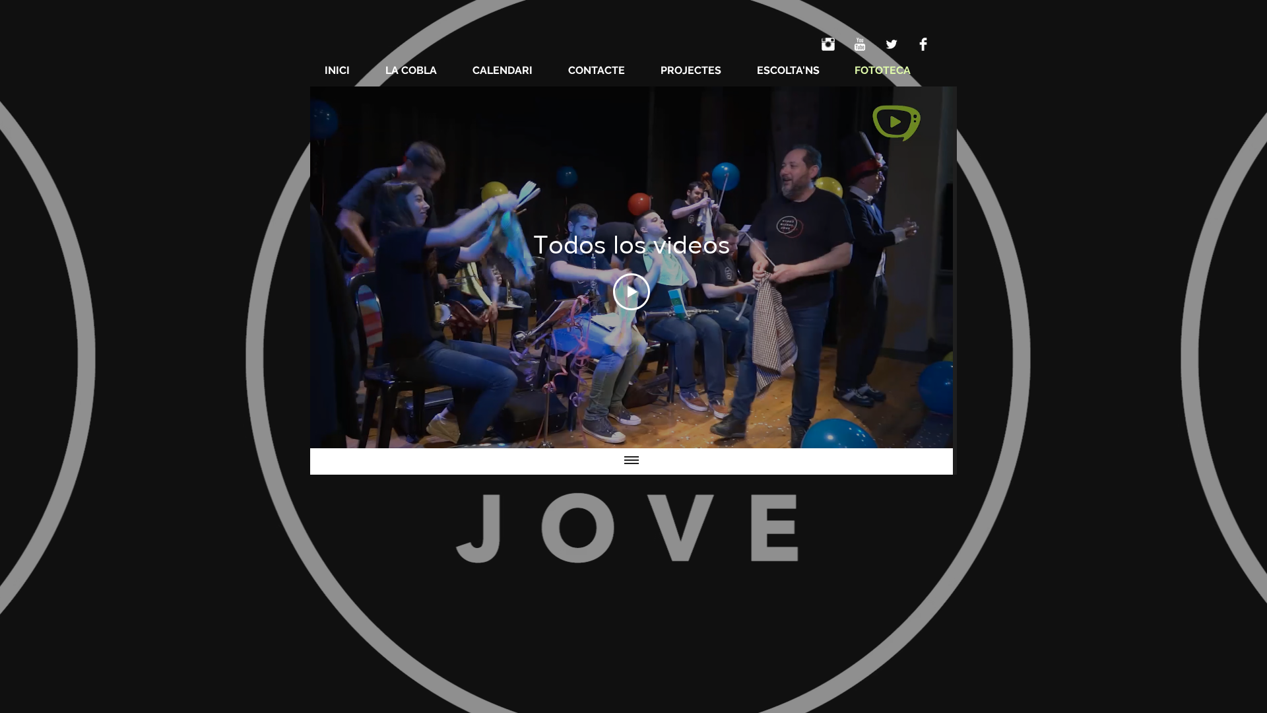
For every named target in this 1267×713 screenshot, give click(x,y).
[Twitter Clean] (891, 44)
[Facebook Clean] (923, 44)
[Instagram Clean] (828, 44)
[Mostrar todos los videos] (631, 461)
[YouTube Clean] (859, 44)
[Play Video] (631, 291)
